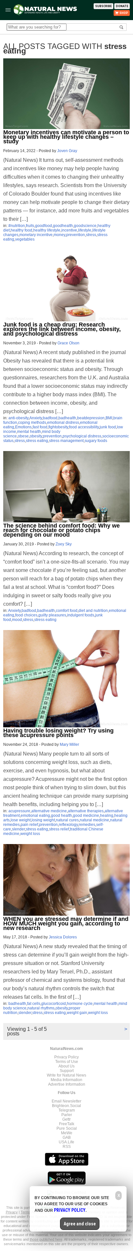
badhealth (67, 418)
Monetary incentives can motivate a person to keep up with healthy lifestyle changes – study (66, 137)
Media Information (66, 1080)
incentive (69, 230)
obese (23, 436)
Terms (26, 1212)
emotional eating (35, 815)
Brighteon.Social (66, 1105)
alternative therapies (86, 811)
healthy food (21, 230)
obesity (36, 436)
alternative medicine (49, 811)
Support (67, 1070)
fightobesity (58, 427)
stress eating (37, 440)
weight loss (30, 833)
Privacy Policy (66, 1057)
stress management (66, 440)
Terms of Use (66, 1061)
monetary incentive (36, 234)
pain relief (29, 824)
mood (17, 619)
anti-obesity (18, 418)
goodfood (43, 225)
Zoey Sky (64, 544)
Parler (66, 1115)
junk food (108, 427)
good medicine (86, 815)
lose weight (21, 820)
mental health (29, 431)
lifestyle (84, 230)
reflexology (68, 824)
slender (18, 829)
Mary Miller (69, 744)
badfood (50, 418)
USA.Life (66, 1142)
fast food (40, 427)
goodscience (85, 225)
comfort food (66, 610)
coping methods (32, 422)
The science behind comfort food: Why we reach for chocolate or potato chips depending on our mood (61, 530)
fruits (30, 225)
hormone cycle (80, 1003)
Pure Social (66, 1128)
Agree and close (80, 1223)
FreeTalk (66, 1124)
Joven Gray (67, 151)
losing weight (43, 820)
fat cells (33, 1003)
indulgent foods (80, 615)
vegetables (25, 239)
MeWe (66, 1133)
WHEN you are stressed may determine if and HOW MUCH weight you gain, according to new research (65, 923)
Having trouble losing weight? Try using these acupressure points (58, 732)
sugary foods (96, 440)
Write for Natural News (66, 1075)
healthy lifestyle (46, 230)
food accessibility (84, 427)
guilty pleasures (52, 615)
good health (61, 815)
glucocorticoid (53, 1003)
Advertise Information (66, 1084)
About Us (66, 1066)
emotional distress (63, 422)
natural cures (67, 820)
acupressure (19, 811)
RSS (67, 1146)
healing (106, 815)
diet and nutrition (93, 610)
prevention (75, 234)
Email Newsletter (66, 1101)
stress (91, 234)
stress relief (59, 829)
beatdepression (91, 418)
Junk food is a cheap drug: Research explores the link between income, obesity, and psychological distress (62, 329)
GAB (67, 1137)
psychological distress (82, 436)
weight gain (77, 1012)
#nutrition (16, 225)
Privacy (12, 1212)
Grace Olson (68, 343)
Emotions (23, 427)
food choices (26, 615)
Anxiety (35, 418)
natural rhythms (41, 1008)
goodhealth (63, 225)
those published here (46, 1239)
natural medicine (94, 820)
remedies (87, 824)
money (59, 234)
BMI (109, 418)
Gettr (66, 1119)
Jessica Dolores (63, 937)
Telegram (66, 1110)
